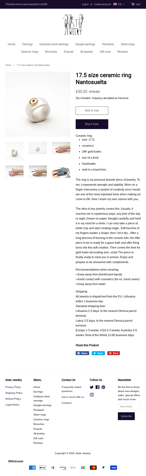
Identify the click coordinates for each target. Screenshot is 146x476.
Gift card (105, 51)
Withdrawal (15, 461)
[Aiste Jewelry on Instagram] (92, 395)
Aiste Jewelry (83, 453)
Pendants (108, 44)
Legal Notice (12, 404)
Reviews (123, 51)
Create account (102, 4)
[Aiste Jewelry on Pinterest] (103, 388)
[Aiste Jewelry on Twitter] (92, 388)
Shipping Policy (13, 393)
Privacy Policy (13, 387)
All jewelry (86, 51)
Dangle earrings (85, 44)
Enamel (68, 51)
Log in (85, 4)
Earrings (27, 44)
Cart (138, 4)
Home (11, 44)
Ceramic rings (29, 51)
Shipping (96, 98)
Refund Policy (13, 398)
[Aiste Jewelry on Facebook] (97, 388)
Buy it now (91, 124)
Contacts (67, 403)
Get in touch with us (73, 397)
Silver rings (128, 44)
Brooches (51, 51)
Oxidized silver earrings (54, 44)
